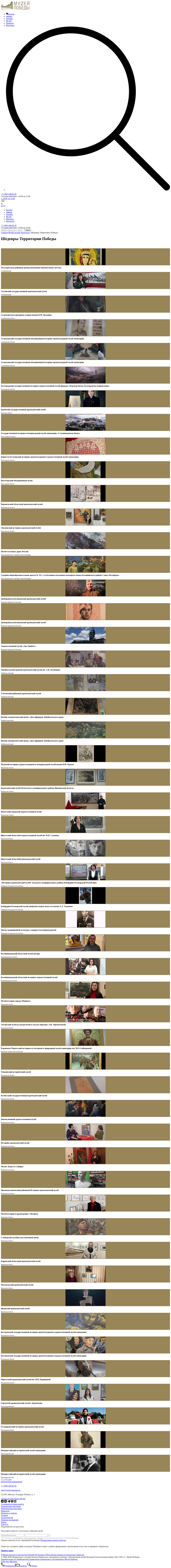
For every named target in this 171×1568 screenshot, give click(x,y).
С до (8, 199)
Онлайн (9, 19)
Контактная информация (11, 1482)
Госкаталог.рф (7, 1518)
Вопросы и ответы (9, 1513)
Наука (3, 1522)
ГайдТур (4, 1524)
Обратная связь (7, 1499)
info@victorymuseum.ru (10, 1490)
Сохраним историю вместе (12, 1504)
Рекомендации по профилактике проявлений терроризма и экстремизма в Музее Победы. (39, 1559)
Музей (9, 21)
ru (2, 203)
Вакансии (5, 1511)
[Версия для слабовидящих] (3, 201)
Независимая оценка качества (53, 1540)
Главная (4, 233)
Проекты (10, 23)
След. (9, 1479)
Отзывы (4, 1515)
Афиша (9, 16)
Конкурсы (25, 233)
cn (4, 206)
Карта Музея (20, 1499)
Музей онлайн (14, 233)
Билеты (11, 14)
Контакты (10, 25)
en (2, 206)
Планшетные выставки (11, 1506)
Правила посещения (9, 1520)
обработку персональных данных (29, 1538)
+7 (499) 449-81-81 (9, 194)
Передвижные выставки (11, 1509)
